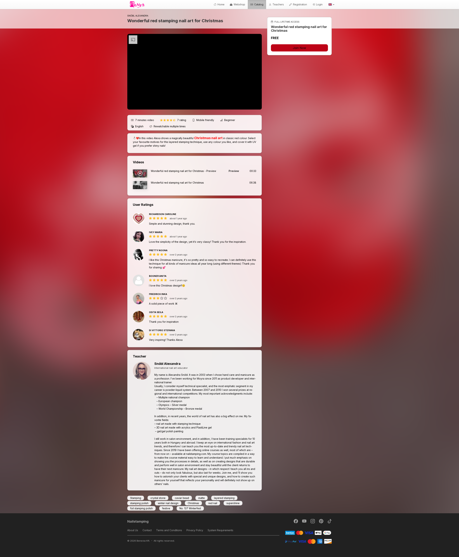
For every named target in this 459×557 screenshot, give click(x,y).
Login (319, 4)
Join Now (299, 48)
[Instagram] (313, 522)
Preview (234, 170)
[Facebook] (296, 522)
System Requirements (220, 530)
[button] (331, 4)
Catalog (258, 4)
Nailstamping (138, 521)
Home (220, 4)
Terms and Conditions (169, 530)
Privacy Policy (194, 530)
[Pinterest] (321, 522)
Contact (147, 530)
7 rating (182, 120)
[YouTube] (304, 522)
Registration (299, 4)
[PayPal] (308, 541)
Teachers (278, 4)
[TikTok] (329, 522)
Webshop (239, 4)
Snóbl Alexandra (167, 364)
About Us (132, 530)
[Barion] (308, 532)
